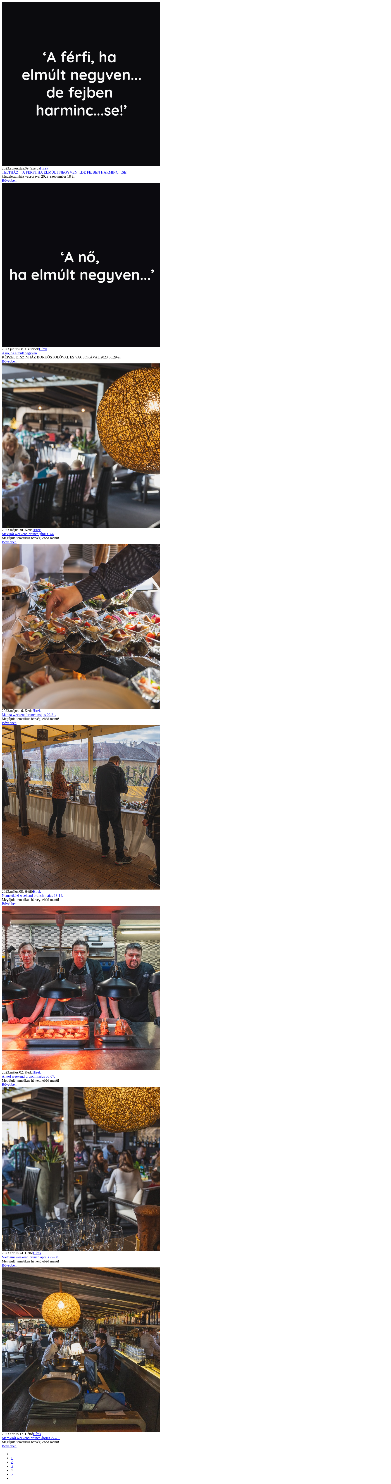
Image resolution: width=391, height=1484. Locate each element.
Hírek (44, 168)
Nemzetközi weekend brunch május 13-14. (32, 895)
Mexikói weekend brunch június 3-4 (28, 534)
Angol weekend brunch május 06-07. (28, 1076)
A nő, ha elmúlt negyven (19, 353)
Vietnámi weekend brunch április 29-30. (30, 1257)
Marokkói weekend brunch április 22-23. (31, 1438)
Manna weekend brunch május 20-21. (29, 715)
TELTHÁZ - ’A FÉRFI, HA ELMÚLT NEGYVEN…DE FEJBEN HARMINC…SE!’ (65, 172)
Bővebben (9, 180)
